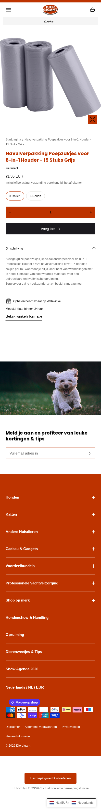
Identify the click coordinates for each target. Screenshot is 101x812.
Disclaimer (13, 727)
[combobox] (50, 21)
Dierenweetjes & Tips (24, 652)
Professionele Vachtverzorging (32, 583)
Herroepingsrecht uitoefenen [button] (50, 778)
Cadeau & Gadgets (22, 549)
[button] (9, 10)
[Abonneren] (90, 453)
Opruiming (15, 634)
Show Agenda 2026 (22, 669)
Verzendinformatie (18, 736)
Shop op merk (18, 600)
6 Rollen (35, 196)
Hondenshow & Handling (27, 617)
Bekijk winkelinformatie (24, 316)
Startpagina (13, 139)
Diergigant (12, 168)
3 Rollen (15, 196)
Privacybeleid (71, 727)
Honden (12, 497)
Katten (11, 514)
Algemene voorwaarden (41, 727)
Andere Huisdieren (22, 532)
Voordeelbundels (20, 566)
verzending (39, 182)
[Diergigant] (50, 9)
